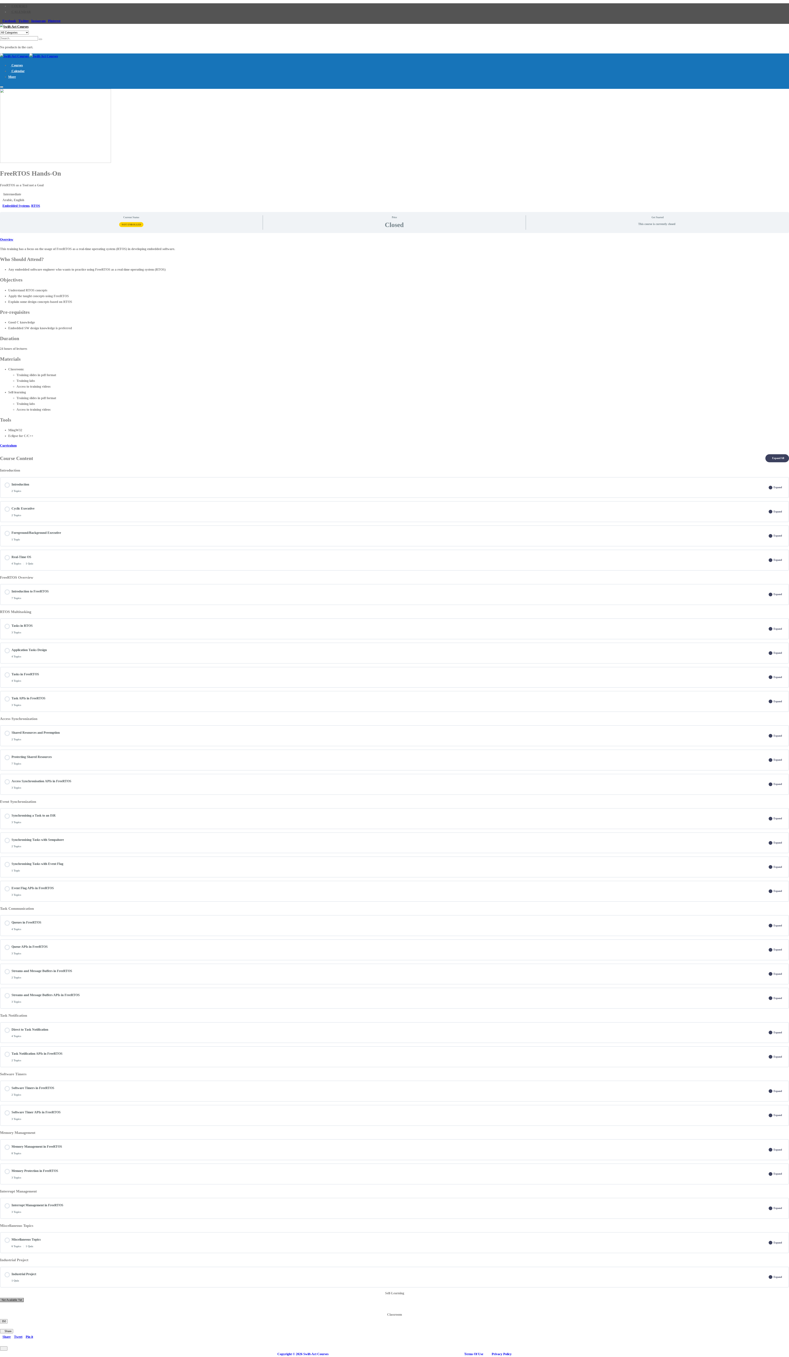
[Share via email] (8, 1342)
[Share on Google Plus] (1, 1342)
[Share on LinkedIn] (4, 1342)
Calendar (21, 12)
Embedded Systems (16, 205)
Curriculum (8, 445)
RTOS (35, 205)
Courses (19, 6)
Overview (6, 239)
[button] (12, 77)
